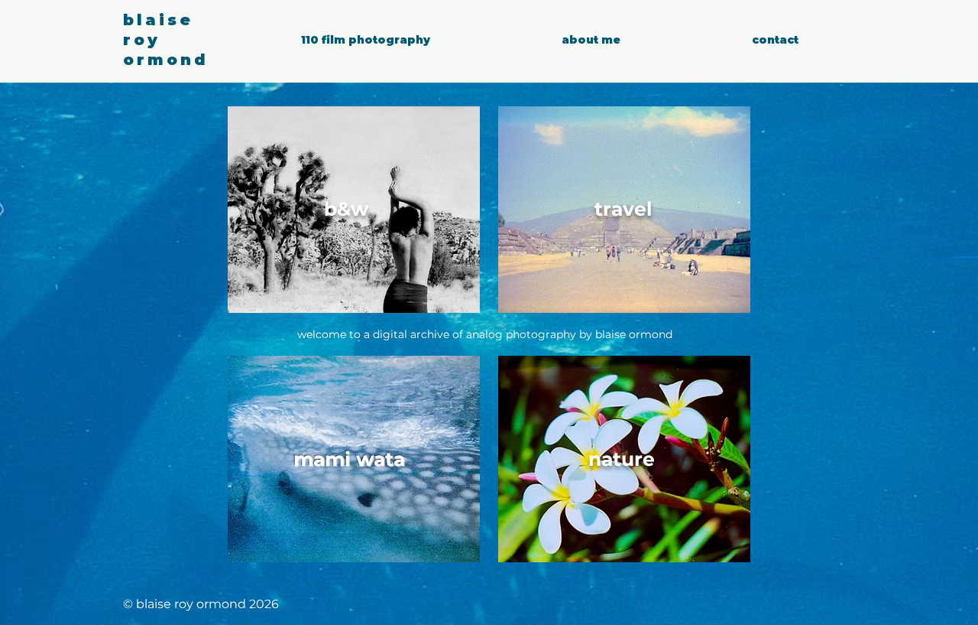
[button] (365, 40)
